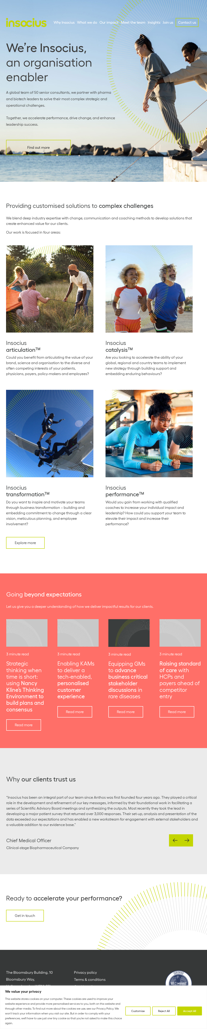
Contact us (187, 22)
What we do (87, 22)
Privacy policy (85, 973)
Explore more (25, 543)
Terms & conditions (90, 980)
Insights (154, 22)
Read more (24, 725)
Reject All (164, 1011)
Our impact (108, 22)
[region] (103, 1007)
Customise (138, 1011)
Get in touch (25, 916)
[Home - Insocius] (26, 22)
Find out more (38, 148)
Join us (168, 22)
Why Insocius (64, 22)
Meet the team (133, 22)
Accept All (189, 1011)
